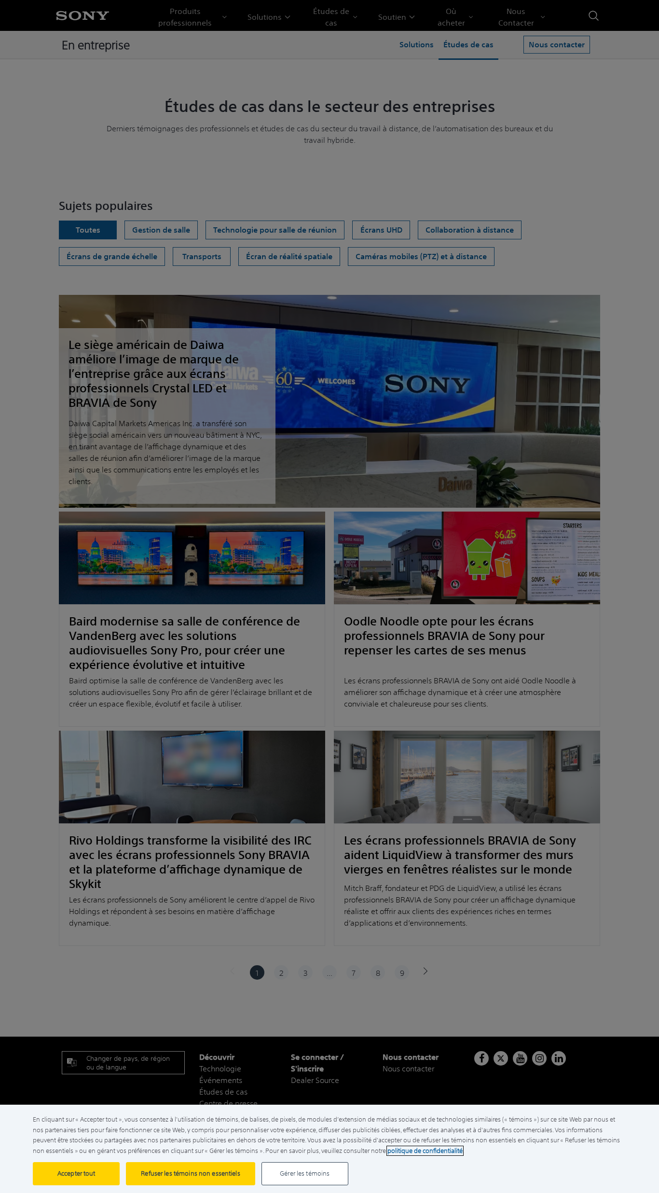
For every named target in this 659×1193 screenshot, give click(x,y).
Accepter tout (76, 1173)
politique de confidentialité (425, 1151)
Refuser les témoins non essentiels (190, 1173)
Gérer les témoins (305, 1173)
